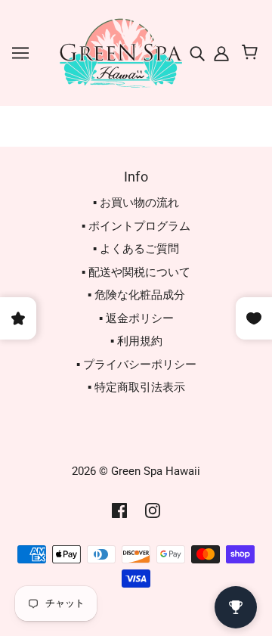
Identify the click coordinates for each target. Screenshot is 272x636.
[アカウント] (220, 52)
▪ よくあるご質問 (136, 249)
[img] (199, 52)
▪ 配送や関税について (136, 272)
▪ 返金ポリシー (136, 318)
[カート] (252, 52)
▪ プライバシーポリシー (136, 364)
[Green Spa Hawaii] (119, 52)
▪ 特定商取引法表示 (136, 387)
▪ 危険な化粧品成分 (136, 295)
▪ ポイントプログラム (136, 226)
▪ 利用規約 (136, 341)
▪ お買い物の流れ (136, 202)
